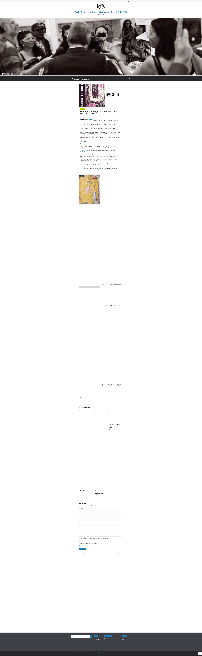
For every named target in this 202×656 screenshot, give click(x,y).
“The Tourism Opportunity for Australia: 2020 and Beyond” (114, 426)
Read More (84, 151)
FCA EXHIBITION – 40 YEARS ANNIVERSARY (81, 79)
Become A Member (87, 76)
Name (80, 522)
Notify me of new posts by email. (85, 546)
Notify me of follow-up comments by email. (88, 543)
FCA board (82, 143)
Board (80, 76)
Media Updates (103, 76)
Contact (123, 76)
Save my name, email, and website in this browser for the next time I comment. (96, 538)
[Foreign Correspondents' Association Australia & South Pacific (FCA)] (101, 18)
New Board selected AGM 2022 (114, 404)
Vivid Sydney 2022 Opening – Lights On (88, 404)
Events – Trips (116, 76)
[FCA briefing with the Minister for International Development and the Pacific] (100, 410)
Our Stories (96, 76)
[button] (81, 77)
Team (123, 639)
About (75, 76)
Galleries (109, 76)
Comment (81, 508)
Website (80, 532)
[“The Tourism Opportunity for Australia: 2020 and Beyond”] (114, 410)
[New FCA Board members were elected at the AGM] (85, 410)
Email (80, 527)
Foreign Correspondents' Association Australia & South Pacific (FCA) (101, 12)
